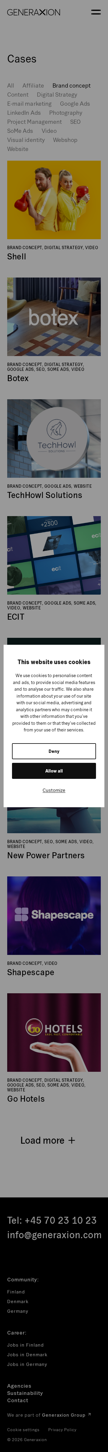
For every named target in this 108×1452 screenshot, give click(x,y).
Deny (54, 751)
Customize (54, 790)
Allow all (54, 770)
